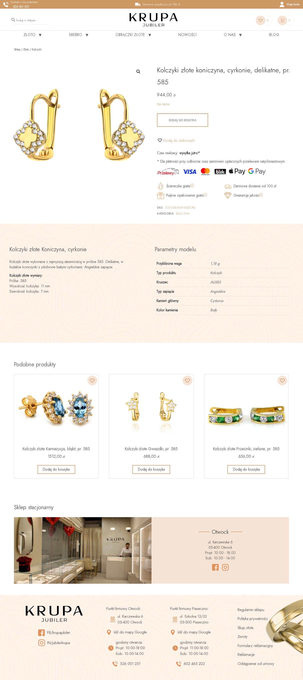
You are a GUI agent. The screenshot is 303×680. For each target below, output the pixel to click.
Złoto (29, 34)
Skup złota (245, 627)
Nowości (187, 34)
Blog (274, 34)
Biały (213, 310)
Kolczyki (36, 49)
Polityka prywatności (253, 618)
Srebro (75, 34)
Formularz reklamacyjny (255, 645)
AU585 (215, 282)
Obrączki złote (130, 34)
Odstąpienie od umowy (256, 663)
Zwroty (242, 636)
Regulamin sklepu (251, 609)
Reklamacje (246, 654)
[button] (138, 72)
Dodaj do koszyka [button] (56, 469)
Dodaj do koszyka (182, 120)
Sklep (17, 49)
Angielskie (217, 291)
